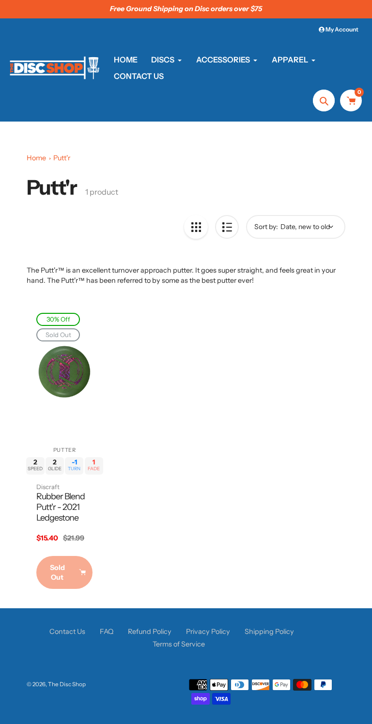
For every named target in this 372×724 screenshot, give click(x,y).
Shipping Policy (269, 631)
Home (36, 158)
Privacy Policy (208, 631)
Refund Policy (149, 631)
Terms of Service (179, 644)
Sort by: (266, 226)
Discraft (48, 487)
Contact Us (67, 631)
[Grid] (196, 227)
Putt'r (61, 158)
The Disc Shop (67, 684)
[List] (227, 227)
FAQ (106, 631)
